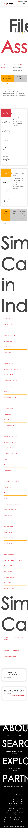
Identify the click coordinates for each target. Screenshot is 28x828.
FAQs (19, 735)
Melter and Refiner (9, 549)
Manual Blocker (8, 543)
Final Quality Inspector (10, 346)
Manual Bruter (8, 487)
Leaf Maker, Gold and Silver (11, 481)
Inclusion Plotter (8, 403)
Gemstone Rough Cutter (10, 380)
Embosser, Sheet (8, 341)
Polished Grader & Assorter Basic (12, 504)
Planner (6, 493)
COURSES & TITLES (15, 751)
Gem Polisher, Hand (9, 358)
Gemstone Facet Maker (10, 436)
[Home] (7, 3)
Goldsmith (7, 391)
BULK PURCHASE (8, 786)
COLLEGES (7, 751)
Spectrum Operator (9, 526)
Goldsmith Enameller (9, 464)
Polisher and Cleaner (9, 566)
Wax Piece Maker (9, 532)
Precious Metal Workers (10, 656)
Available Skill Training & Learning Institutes (14, 215)
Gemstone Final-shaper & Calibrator (13, 369)
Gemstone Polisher (9, 375)
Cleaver (6, 330)
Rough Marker (8, 515)
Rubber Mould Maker (9, 577)
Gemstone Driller (8, 363)
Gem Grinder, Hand (9, 352)
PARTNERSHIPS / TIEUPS (18, 786)
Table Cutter (7, 582)
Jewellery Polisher (8, 408)
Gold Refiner (7, 459)
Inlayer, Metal (7, 470)
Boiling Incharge (8, 324)
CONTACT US (14, 735)
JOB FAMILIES (18, 768)
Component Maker (9, 425)
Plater (5, 498)
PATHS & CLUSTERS (10, 768)
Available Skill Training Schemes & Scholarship (22, 215)
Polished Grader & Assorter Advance (13, 560)
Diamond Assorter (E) (9, 335)
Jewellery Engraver (9, 476)
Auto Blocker (7, 414)
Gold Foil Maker (8, 386)
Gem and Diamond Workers (11, 650)
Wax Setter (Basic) (9, 588)
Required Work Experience (20, 77)
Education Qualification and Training (7, 78)
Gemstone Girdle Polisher (11, 442)
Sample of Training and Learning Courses (5, 215)
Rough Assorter (8, 571)
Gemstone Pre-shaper (10, 448)
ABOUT (8, 735)
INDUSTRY (14, 788)
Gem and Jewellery (17, 64)
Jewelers (6, 645)
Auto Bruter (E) (8, 318)
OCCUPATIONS (13, 770)
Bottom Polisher (8, 420)
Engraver (6, 431)
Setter (5, 521)
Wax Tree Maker (8, 537)
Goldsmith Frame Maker (10, 397)
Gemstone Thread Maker (10, 453)
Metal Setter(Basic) (9, 554)
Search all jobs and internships (18, 695)
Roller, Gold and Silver (10, 509)
